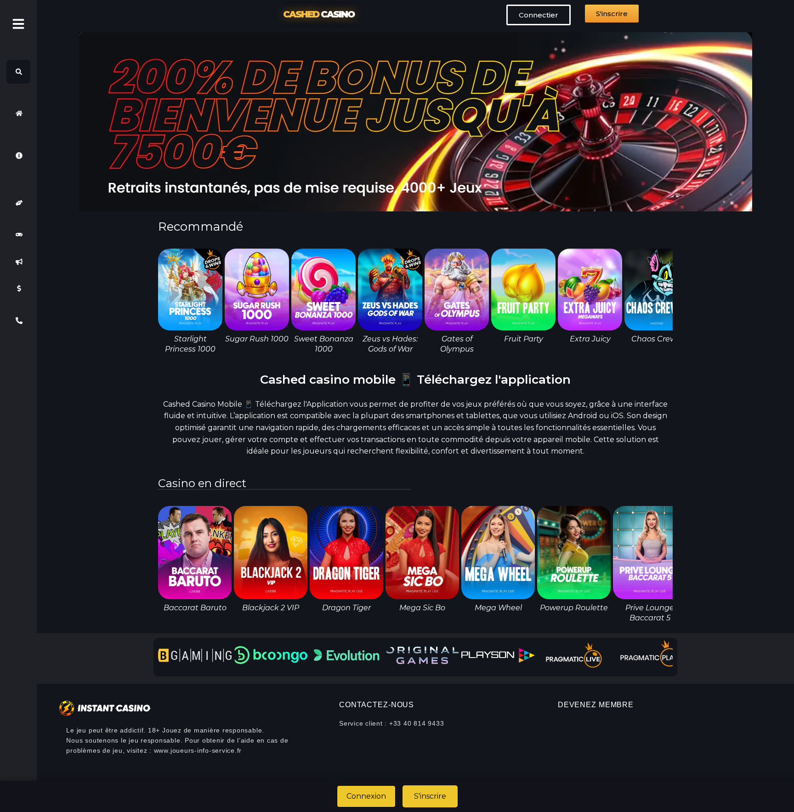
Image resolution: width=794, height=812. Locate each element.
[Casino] (18, 235)
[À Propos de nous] (18, 155)
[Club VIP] (18, 203)
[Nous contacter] (18, 320)
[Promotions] (18, 261)
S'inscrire (430, 796)
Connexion (366, 796)
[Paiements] (18, 289)
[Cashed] (18, 113)
